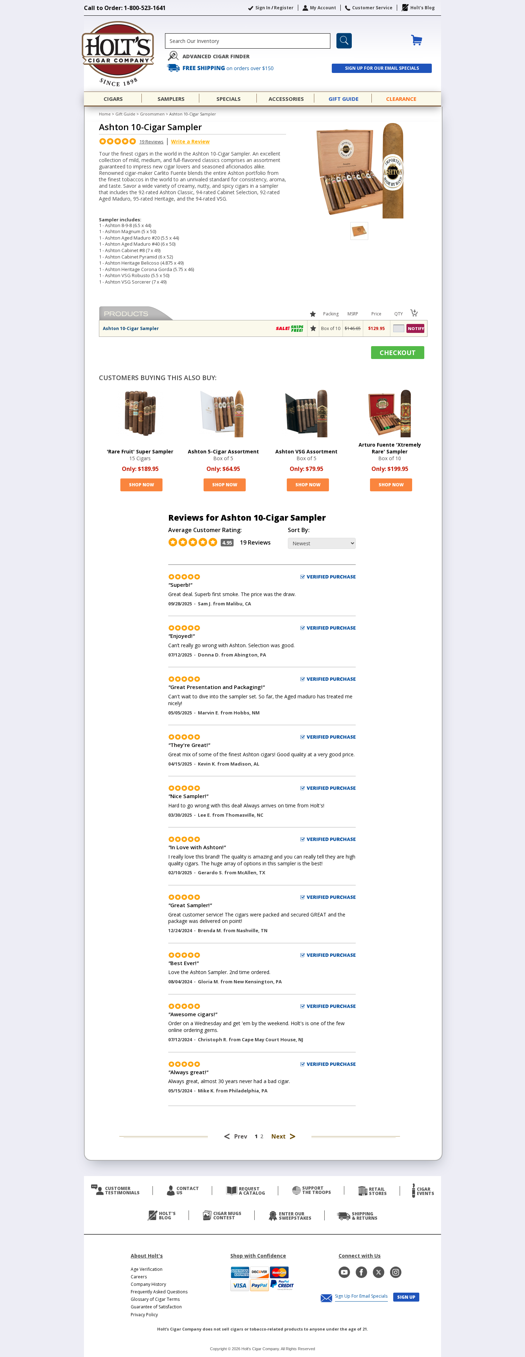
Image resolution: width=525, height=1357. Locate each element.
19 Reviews (151, 141)
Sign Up (406, 1297)
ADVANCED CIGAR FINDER (216, 56)
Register (284, 8)
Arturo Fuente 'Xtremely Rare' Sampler (390, 448)
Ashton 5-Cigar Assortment (223, 451)
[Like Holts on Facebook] (361, 1272)
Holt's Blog (422, 8)
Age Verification (146, 1269)
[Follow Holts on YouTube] (344, 1272)
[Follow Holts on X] (378, 1272)
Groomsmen (153, 114)
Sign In (262, 8)
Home (105, 114)
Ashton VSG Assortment (306, 451)
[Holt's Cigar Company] (124, 53)
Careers (139, 1277)
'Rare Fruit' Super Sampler (140, 451)
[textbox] (247, 41)
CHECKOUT (398, 352)
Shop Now (141, 485)
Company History (148, 1284)
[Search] (344, 41)
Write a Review (190, 141)
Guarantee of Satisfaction (156, 1307)
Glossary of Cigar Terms (155, 1299)
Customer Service (372, 8)
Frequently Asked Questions (159, 1292)
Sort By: (299, 530)
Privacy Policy (144, 1315)
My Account (323, 8)
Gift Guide (125, 114)
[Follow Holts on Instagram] (395, 1272)
